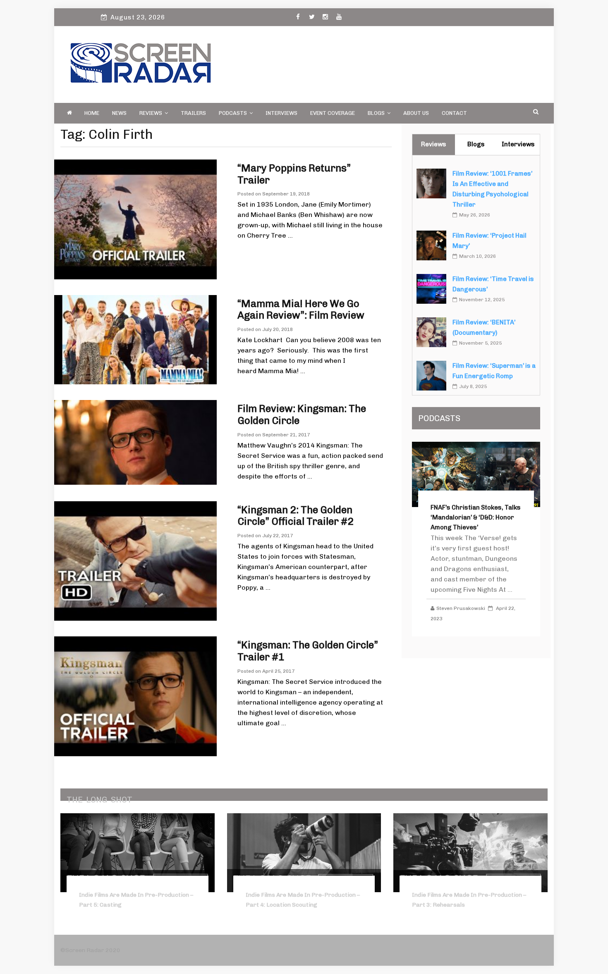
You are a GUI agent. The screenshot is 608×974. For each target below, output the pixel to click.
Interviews (281, 113)
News (119, 113)
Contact (454, 113)
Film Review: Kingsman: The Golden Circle (301, 414)
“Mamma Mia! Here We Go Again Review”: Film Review (300, 309)
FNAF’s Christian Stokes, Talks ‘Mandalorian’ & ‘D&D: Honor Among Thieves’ (476, 517)
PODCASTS (233, 113)
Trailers (193, 113)
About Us (416, 113)
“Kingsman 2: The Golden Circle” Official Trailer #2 (295, 516)
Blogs (376, 113)
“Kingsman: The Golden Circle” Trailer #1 (307, 651)
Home (91, 113)
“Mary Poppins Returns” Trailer (294, 174)
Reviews (150, 113)
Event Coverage (332, 113)
